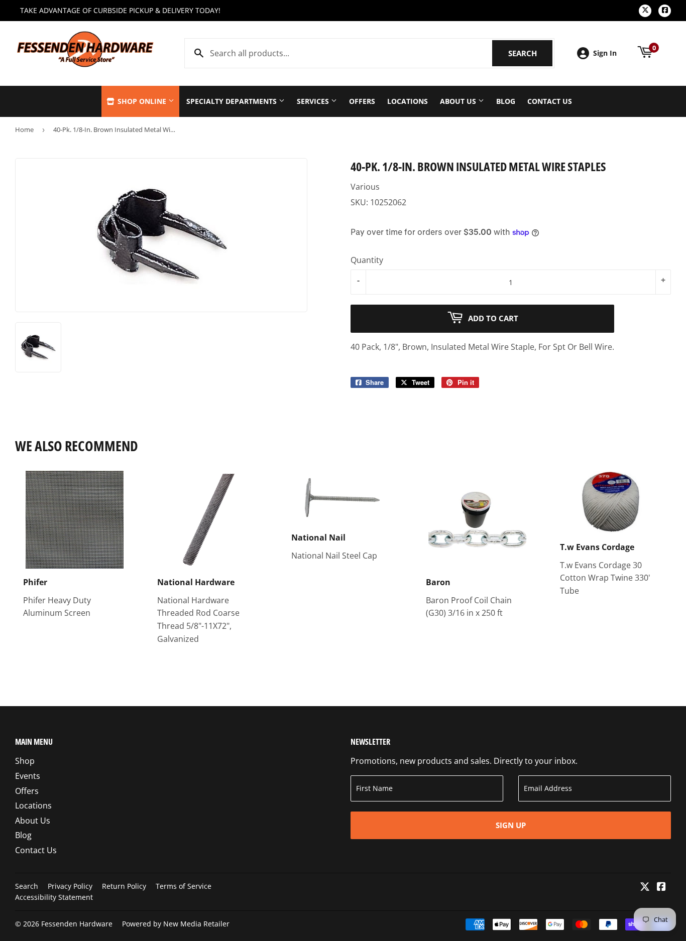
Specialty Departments (232, 101)
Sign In (605, 53)
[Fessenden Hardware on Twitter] (645, 887)
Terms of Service (183, 886)
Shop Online (142, 101)
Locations (407, 101)
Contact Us (549, 101)
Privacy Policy (70, 886)
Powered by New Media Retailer (176, 923)
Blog (505, 101)
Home (24, 129)
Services (314, 101)
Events (27, 775)
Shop (25, 760)
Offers (362, 101)
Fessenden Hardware (76, 923)
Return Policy (124, 886)
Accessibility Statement (54, 897)
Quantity (367, 259)
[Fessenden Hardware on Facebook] (661, 887)
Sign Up (511, 825)
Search (530, 53)
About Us (459, 101)
